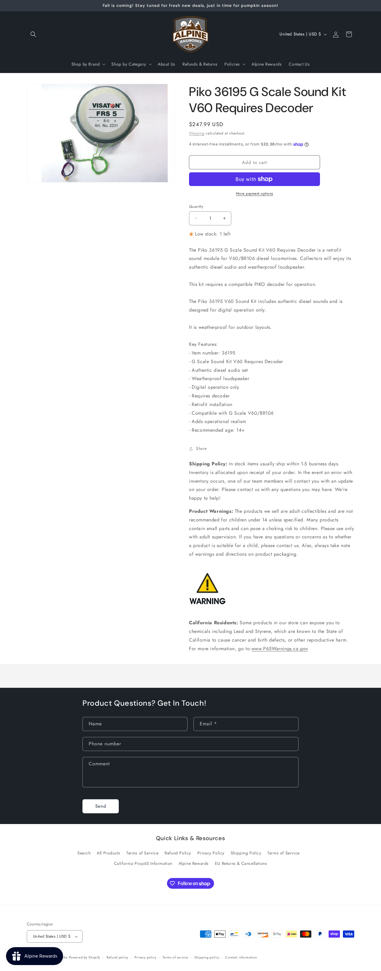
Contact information (241, 957)
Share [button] (201, 448)
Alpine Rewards (194, 864)
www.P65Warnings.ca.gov (280, 648)
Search (84, 853)
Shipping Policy (246, 853)
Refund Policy (178, 853)
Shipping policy (206, 957)
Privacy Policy (210, 853)
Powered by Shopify (85, 957)
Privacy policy (146, 957)
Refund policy (117, 957)
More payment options (254, 193)
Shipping (196, 133)
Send (100, 806)
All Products (108, 853)
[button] (33, 34)
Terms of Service (142, 853)
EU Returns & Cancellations (241, 864)
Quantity (196, 206)
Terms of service (175, 957)
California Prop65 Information (143, 864)
